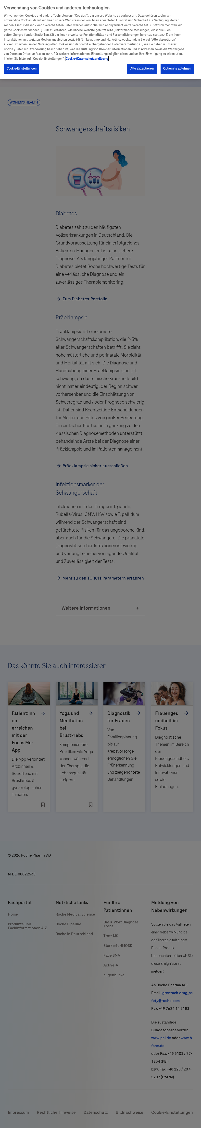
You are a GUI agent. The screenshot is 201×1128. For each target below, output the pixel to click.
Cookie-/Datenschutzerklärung (87, 59)
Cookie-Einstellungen (22, 68)
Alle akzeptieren (142, 68)
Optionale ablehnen (177, 68)
